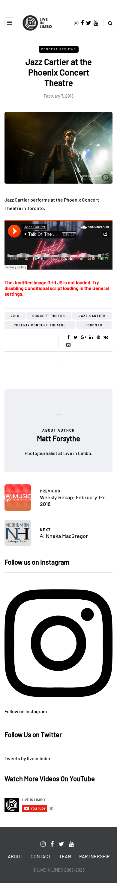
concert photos (48, 315)
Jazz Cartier (92, 315)
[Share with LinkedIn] (90, 337)
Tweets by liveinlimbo (27, 758)
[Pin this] (98, 337)
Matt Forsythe (58, 438)
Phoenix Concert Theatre (40, 325)
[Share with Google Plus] (83, 337)
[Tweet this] (76, 337)
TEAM (65, 856)
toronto (93, 325)
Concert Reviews (58, 49)
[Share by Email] (68, 345)
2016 (15, 315)
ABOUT (15, 856)
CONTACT (41, 856)
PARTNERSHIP (94, 856)
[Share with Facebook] (68, 337)
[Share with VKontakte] (106, 337)
